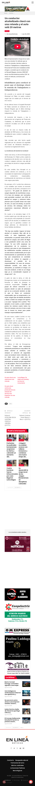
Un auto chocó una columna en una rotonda (10, 379)
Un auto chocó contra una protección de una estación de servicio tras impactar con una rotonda (10, 391)
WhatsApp (17, 780)
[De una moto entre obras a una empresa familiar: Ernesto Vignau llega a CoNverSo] (26, 702)
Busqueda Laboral (21, 760)
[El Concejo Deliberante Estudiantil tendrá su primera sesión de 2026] (26, 720)
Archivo (7, 31)
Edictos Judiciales (17, 765)
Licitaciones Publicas (17, 768)
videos (10, 403)
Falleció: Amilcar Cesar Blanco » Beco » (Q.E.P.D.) (24, 417)
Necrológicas (17, 771)
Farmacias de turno (17, 763)
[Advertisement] (17, 511)
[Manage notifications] (4, 781)
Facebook (25, 780)
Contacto (10, 760)
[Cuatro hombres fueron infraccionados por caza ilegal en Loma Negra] (11, 463)
